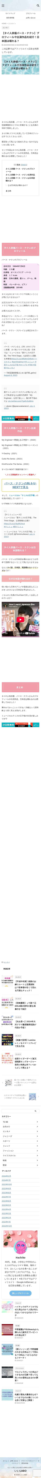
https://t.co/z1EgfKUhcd (14, 523)
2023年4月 (6, 1209)
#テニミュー (29, 362)
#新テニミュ (18, 527)
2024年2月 (6, 1176)
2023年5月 (6, 1205)
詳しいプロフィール (20, 1293)
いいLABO (20, 1470)
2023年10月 (7, 1184)
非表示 (24, 165)
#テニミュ (8, 527)
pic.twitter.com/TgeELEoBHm (20, 401)
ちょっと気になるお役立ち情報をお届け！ (20, 1467)
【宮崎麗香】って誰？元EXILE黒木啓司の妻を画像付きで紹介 (25, 1006)
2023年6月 (6, 1201)
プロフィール (31, 13)
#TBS (30, 365)
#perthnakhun (18, 362)
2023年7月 (6, 1197)
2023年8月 (6, 1193)
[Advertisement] (20, 97)
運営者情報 (10, 18)
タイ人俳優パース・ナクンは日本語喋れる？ (20, 179)
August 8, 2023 (10, 375)
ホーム (5, 1461)
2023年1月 (6, 1222)
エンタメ (7, 962)
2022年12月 (7, 1226)
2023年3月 (6, 1213)
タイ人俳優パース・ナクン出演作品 (20, 175)
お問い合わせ (31, 18)
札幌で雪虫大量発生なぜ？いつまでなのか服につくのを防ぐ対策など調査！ (26, 1397)
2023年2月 (6, 1218)
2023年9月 (6, 1188)
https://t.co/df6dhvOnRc (21, 359)
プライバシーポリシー (28, 1461)
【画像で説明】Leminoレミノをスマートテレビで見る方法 (25, 1043)
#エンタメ (10, 368)
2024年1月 (6, 1180)
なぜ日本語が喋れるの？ (18, 185)
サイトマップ (10, 13)
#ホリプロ (23, 365)
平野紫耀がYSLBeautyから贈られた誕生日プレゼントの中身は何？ (27, 1332)
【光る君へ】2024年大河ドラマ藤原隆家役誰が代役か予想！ (25, 1024)
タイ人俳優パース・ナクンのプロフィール (20, 170)
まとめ (8, 191)
